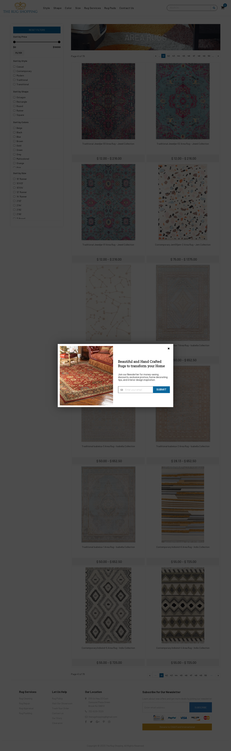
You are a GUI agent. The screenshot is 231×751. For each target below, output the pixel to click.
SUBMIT (161, 389)
